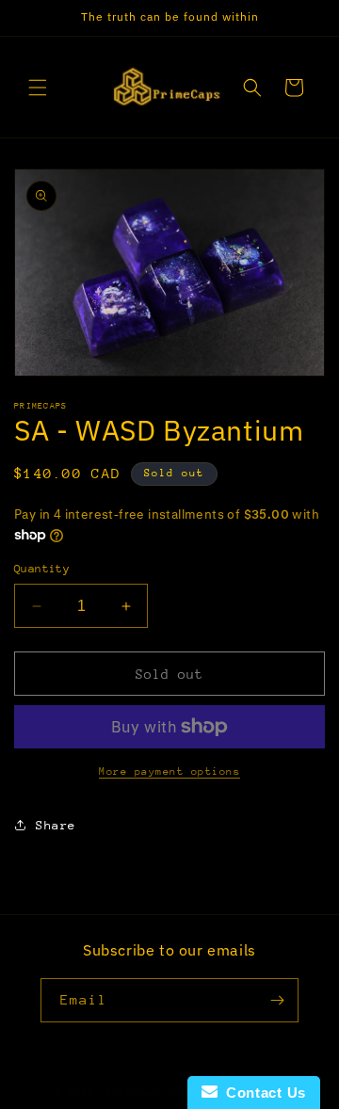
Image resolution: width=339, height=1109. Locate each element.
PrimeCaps (138, 1093)
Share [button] (56, 825)
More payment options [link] (169, 771)
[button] (37, 87)
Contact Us (262, 1093)
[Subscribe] (277, 1000)
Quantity (42, 568)
